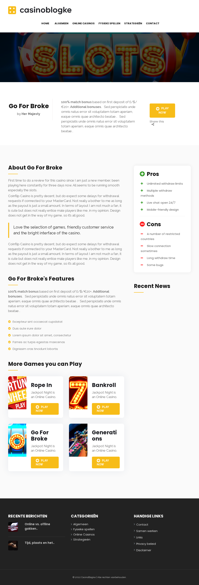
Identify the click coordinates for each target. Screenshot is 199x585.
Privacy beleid (146, 544)
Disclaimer (143, 550)
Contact (152, 23)
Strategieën (133, 23)
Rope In (41, 385)
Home (45, 23)
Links (139, 537)
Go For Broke (40, 435)
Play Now (164, 110)
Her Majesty (31, 114)
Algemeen (61, 23)
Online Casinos (83, 23)
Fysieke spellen (109, 23)
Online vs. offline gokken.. (37, 526)
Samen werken (147, 531)
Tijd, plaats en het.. (39, 543)
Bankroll (104, 385)
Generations (104, 435)
